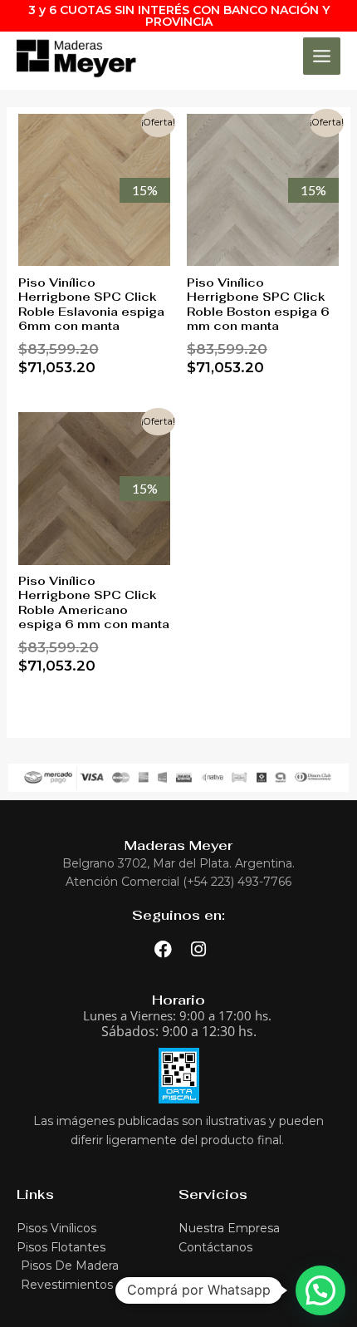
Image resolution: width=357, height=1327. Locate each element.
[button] (320, 1290)
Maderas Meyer (178, 845)
